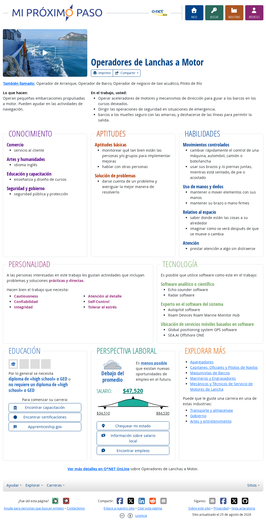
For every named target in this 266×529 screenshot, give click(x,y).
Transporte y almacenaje (211, 410)
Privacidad (221, 508)
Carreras (54, 485)
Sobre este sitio (199, 508)
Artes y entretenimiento (210, 421)
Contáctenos (76, 508)
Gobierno (198, 415)
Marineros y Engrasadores (213, 378)
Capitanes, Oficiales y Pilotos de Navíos (224, 367)
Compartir (128, 73)
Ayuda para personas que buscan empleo (34, 508)
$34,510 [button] (103, 413)
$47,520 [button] (133, 391)
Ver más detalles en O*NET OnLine (98, 468)
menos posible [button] (154, 362)
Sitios (252, 485)
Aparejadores (202, 361)
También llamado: (19, 83)
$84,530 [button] (162, 413)
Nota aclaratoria (243, 508)
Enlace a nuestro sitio (119, 508)
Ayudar (12, 485)
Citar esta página (149, 508)
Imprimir (104, 73)
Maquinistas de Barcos (210, 372)
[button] (30, 364)
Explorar (32, 485)
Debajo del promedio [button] (112, 376)
